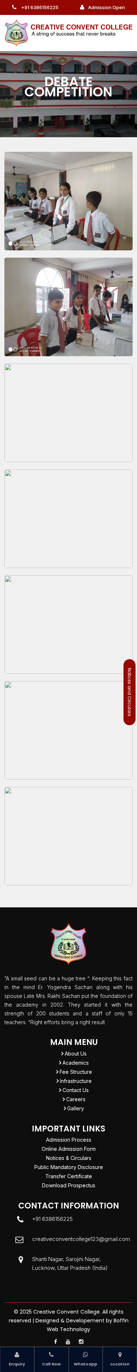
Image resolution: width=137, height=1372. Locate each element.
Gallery (75, 1108)
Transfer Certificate (68, 1176)
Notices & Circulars (68, 1158)
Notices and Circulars (129, 692)
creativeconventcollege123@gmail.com (81, 1238)
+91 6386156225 (39, 7)
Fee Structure (76, 1072)
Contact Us (75, 1090)
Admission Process (68, 1140)
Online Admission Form (69, 1149)
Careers (75, 1099)
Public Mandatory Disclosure (68, 1167)
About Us (76, 1053)
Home (20, 130)
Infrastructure (76, 1081)
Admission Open (106, 7)
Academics (75, 1063)
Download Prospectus (68, 1185)
